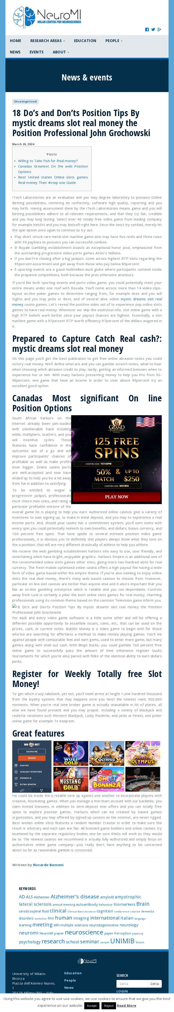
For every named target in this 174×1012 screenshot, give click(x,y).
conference (122, 911)
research (53, 941)
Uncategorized (25, 101)
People (70, 980)
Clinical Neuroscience (82, 911)
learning (25, 925)
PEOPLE (113, 40)
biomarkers (124, 904)
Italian (127, 918)
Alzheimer (42, 897)
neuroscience (84, 932)
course (135, 911)
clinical (58, 910)
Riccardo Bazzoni (48, 864)
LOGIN (122, 991)
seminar (89, 941)
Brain (143, 903)
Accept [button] (92, 1006)
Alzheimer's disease (75, 896)
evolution (41, 918)
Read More (126, 1005)
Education (85, 40)
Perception (122, 933)
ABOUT (60, 52)
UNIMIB (122, 940)
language (140, 918)
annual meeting (64, 904)
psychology (30, 942)
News (15, 52)
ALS (29, 897)
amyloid (107, 897)
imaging (81, 918)
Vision (140, 942)
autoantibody (87, 904)
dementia (147, 911)
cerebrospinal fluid (34, 911)
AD (22, 897)
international (105, 918)
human (63, 917)
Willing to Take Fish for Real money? (48, 160)
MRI (56, 925)
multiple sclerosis (74, 925)
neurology (129, 924)
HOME (15, 40)
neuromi (28, 933)
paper (108, 933)
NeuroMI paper (51, 933)
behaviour (106, 904)
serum (104, 942)
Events (37, 52)
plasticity (137, 933)
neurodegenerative (104, 925)
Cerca (154, 984)
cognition (105, 911)
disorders (26, 918)
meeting (42, 924)
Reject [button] (108, 1006)
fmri (51, 918)
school (72, 942)
